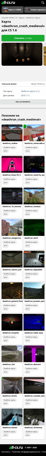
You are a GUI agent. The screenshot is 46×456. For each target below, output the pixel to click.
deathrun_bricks (10, 396)
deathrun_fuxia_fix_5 (12, 175)
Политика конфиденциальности (26, 452)
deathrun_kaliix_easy (34, 333)
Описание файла (9, 84)
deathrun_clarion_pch (12, 269)
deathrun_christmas (33, 427)
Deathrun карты (30, 91)
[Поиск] (43, 2)
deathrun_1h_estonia (12, 206)
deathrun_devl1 (31, 238)
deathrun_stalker (10, 143)
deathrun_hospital (11, 333)
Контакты (6, 452)
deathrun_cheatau (33, 206)
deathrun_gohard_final (13, 301)
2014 (25, 95)
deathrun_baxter (10, 427)
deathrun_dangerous (12, 238)
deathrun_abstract (33, 364)
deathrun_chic (9, 364)
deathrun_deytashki (33, 269)
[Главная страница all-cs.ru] (8, 2)
